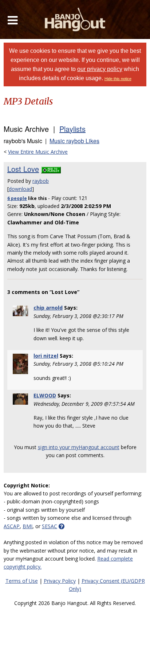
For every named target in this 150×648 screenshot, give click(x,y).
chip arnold (48, 307)
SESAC (49, 526)
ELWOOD (44, 395)
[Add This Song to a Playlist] (51, 169)
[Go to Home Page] (75, 19)
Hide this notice (117, 78)
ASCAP (12, 526)
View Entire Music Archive (38, 151)
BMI (27, 526)
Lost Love (23, 169)
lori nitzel (45, 355)
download (20, 188)
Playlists (72, 128)
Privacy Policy (60, 580)
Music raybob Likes (74, 141)
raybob (40, 180)
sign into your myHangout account (78, 447)
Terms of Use (21, 580)
